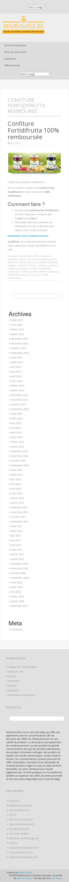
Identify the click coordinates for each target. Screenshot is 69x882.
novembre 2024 (19, 343)
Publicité (12, 685)
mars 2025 (17, 324)
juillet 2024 (17, 362)
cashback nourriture (48, 265)
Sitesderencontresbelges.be (24, 838)
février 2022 (17, 498)
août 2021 (16, 526)
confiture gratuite (28, 271)
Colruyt (21, 259)
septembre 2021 (20, 521)
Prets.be (13, 843)
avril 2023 (16, 432)
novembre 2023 (19, 399)
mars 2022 (17, 493)
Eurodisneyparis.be (19, 828)
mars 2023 (17, 437)
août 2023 (16, 413)
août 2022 (16, 470)
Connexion (17, 629)
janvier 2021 (17, 559)
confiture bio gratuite (18, 268)
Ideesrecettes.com (19, 810)
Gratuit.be (14, 800)
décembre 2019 (19, 605)
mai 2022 (16, 484)
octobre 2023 (18, 404)
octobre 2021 (18, 516)
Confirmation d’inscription (21, 695)
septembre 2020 (20, 577)
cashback (42, 262)
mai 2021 (16, 540)
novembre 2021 (19, 512)
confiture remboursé (48, 271)
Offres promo (12, 65)
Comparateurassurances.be (24, 847)
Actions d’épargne (15, 45)
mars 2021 (17, 549)
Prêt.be (12, 814)
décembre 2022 (19, 451)
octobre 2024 (18, 348)
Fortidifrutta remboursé (19, 274)
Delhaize (36, 259)
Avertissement (15, 671)
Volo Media (56, 878)
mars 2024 (17, 381)
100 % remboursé (28, 262)
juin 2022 (16, 479)
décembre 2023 (19, 395)
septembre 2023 (20, 409)
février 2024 (17, 385)
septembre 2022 (20, 465)
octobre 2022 (18, 460)
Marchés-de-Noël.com (21, 819)
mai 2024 (16, 371)
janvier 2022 (17, 502)
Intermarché (48, 259)
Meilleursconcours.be (20, 805)
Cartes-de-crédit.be (19, 833)
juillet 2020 (17, 587)
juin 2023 (16, 423)
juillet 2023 (17, 418)
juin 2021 (16, 535)
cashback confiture (27, 265)
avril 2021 (16, 545)
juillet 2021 (17, 530)
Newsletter (13, 681)
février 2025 (17, 329)
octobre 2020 (18, 573)
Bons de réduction (15, 52)
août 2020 (16, 582)
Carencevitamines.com (21, 852)
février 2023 (17, 441)
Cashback (10, 58)
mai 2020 (16, 591)
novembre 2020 (19, 568)
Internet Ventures (25, 878)
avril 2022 (16, 488)
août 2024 (16, 357)
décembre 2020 (19, 563)
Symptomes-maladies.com (23, 857)
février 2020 (17, 596)
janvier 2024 (17, 390)
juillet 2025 (17, 320)
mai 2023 (16, 427)
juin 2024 (16, 366)
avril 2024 (16, 376)
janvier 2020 (17, 601)
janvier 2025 (17, 334)
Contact (12, 676)
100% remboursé (42, 256)
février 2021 (17, 554)
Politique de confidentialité (22, 666)
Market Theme (25, 872)
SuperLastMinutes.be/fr (21, 824)
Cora (28, 259)
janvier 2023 (17, 446)
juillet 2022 (17, 474)
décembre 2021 (19, 507)
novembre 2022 (19, 455)
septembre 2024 (20, 352)
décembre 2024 (19, 338)
